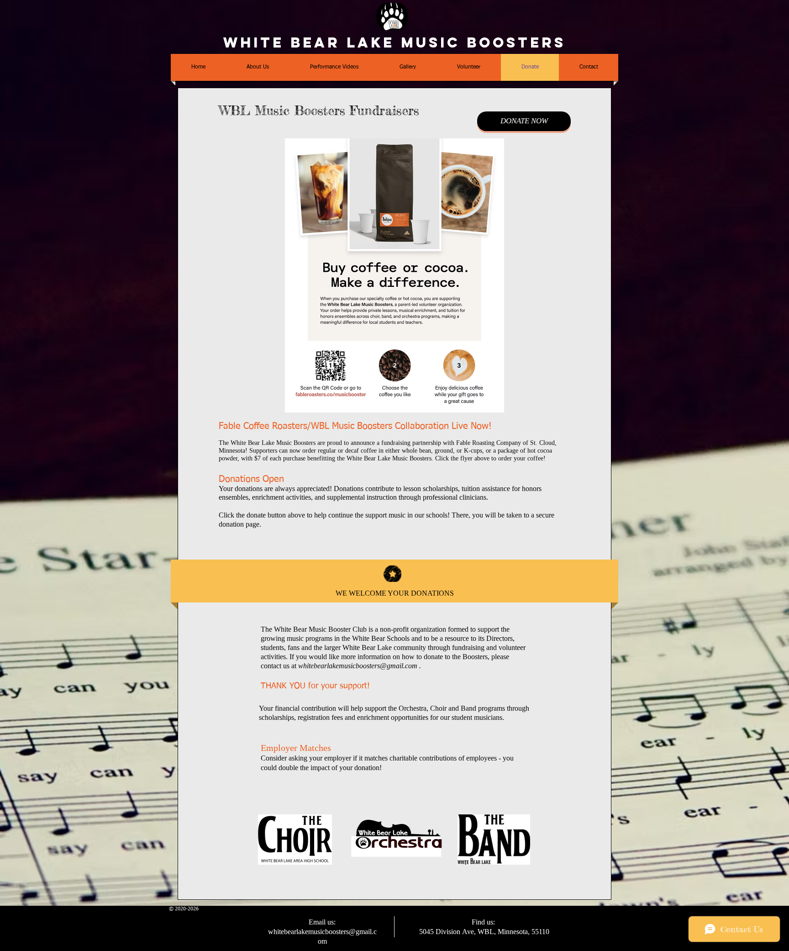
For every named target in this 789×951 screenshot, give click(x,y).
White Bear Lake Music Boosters (394, 42)
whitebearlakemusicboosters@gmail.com (357, 666)
